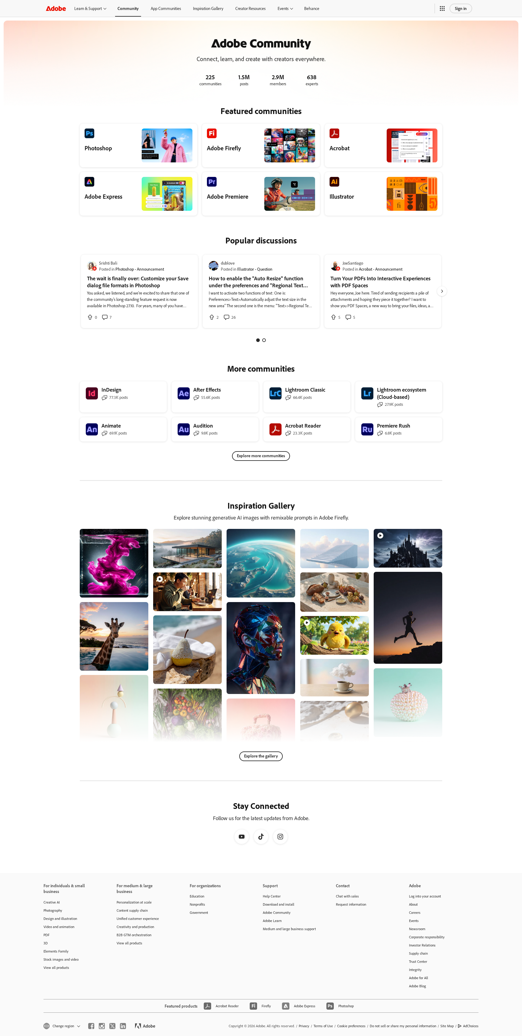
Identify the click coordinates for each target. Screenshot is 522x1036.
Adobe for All (418, 978)
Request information (351, 904)
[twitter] (112, 1026)
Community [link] (128, 8)
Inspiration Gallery (208, 8)
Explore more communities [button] (261, 455)
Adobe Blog (417, 986)
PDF (47, 935)
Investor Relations (422, 945)
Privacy (304, 1026)
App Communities (166, 8)
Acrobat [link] (365, 269)
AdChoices (470, 1026)
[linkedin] (123, 1026)
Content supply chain (132, 910)
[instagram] (102, 1026)
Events (283, 8)
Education (197, 896)
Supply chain (418, 953)
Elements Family (56, 951)
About (413, 904)
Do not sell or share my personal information (403, 1026)
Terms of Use (323, 1026)
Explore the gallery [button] (261, 755)
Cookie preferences (351, 1026)
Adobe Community (277, 912)
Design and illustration (60, 918)
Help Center (272, 896)
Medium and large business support (289, 929)
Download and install (278, 904)
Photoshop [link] (124, 269)
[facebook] (91, 1026)
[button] (442, 8)
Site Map (447, 1026)
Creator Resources (250, 8)
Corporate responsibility (427, 937)
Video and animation (59, 926)
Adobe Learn (272, 920)
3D (46, 943)
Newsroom (417, 929)
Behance (311, 8)
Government (199, 912)
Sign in (461, 8)
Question (264, 269)
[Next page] (442, 291)
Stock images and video (61, 959)
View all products (56, 967)
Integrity (415, 969)
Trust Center (418, 961)
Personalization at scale (134, 902)
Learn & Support (88, 8)
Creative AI (52, 902)
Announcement (150, 269)
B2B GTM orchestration (134, 935)
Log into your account (425, 896)
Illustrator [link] (245, 269)
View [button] (136, 590)
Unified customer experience (138, 918)
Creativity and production (135, 926)
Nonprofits (197, 904)
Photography (53, 910)
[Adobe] (56, 8)
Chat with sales (347, 896)
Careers (414, 912)
